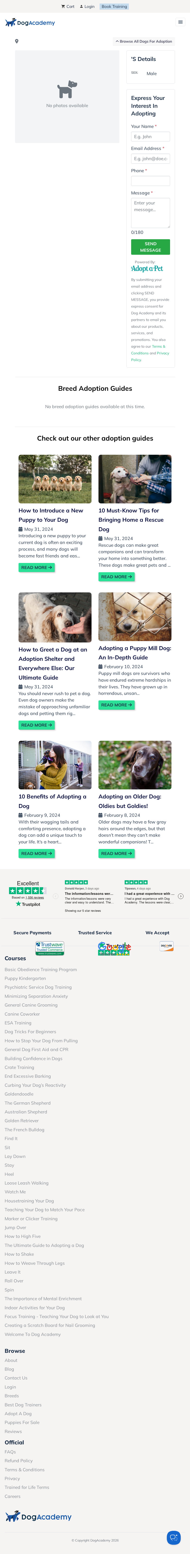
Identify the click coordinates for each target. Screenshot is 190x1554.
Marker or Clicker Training (31, 1218)
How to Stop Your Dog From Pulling (41, 1040)
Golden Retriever (22, 1120)
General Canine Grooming (31, 1005)
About (11, 1360)
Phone (139, 170)
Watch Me (15, 1192)
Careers (13, 1496)
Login (89, 6)
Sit (7, 1147)
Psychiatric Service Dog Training (38, 987)
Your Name (144, 126)
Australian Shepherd (26, 1112)
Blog (9, 1369)
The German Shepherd (28, 1103)
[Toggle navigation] (180, 22)
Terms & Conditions (25, 1469)
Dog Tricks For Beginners (30, 1031)
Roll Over (14, 1281)
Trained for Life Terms (27, 1487)
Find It (11, 1138)
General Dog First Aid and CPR (36, 1049)
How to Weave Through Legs (35, 1263)
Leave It (13, 1272)
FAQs (10, 1452)
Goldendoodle (19, 1094)
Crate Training (19, 1067)
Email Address (148, 148)
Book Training (114, 6)
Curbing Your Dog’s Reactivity (35, 1085)
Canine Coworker (22, 1014)
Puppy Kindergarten (25, 978)
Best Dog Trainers (23, 1405)
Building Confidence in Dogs (34, 1058)
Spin (9, 1290)
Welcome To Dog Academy (33, 1334)
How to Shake (19, 1254)
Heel (9, 1174)
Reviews (13, 1431)
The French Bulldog (24, 1129)
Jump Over (15, 1227)
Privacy (12, 1478)
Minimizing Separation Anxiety (36, 996)
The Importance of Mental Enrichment (43, 1298)
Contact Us (16, 1378)
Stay (9, 1165)
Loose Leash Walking (27, 1183)
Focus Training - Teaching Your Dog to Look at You (57, 1316)
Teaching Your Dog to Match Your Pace (45, 1209)
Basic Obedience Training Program (41, 969)
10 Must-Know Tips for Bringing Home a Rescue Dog (131, 520)
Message (142, 193)
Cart (69, 6)
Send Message (150, 247)
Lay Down (15, 1156)
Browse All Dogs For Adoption (145, 41)
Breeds (12, 1395)
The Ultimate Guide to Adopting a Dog (44, 1245)
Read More (34, 567)
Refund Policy (19, 1460)
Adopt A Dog (18, 1413)
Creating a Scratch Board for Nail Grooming (50, 1325)
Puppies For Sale (22, 1422)
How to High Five (23, 1236)
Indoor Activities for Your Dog (35, 1307)
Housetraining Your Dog (29, 1201)
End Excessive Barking (28, 1076)
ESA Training (18, 1023)
